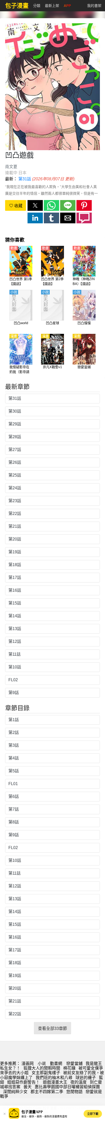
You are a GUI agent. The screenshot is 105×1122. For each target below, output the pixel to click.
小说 (42, 1063)
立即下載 (92, 1113)
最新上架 (52, 6)
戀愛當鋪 (74, 1063)
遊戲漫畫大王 (55, 1082)
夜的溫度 (78, 1082)
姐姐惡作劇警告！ (23, 1082)
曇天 (27, 1087)
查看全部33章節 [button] (52, 1028)
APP (67, 6)
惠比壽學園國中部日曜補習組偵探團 (67, 1087)
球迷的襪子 (85, 1077)
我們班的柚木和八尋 (54, 1077)
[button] (35, 205)
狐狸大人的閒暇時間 (41, 1068)
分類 (36, 6)
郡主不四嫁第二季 (47, 1092)
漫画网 (27, 1063)
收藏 (17, 206)
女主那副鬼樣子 (46, 1073)
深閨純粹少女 (15, 1092)
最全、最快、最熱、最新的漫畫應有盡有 (44, 1116)
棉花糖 (69, 1068)
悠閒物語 (74, 1092)
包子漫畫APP (32, 1112)
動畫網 (56, 1063)
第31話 (24, 179)
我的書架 (94, 6)
